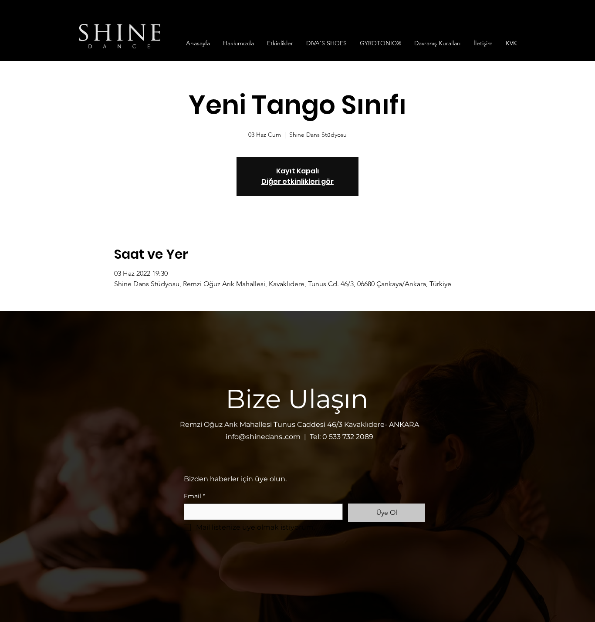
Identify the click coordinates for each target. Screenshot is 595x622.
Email (194, 496)
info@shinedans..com (263, 437)
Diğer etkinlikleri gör (297, 181)
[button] (238, 43)
